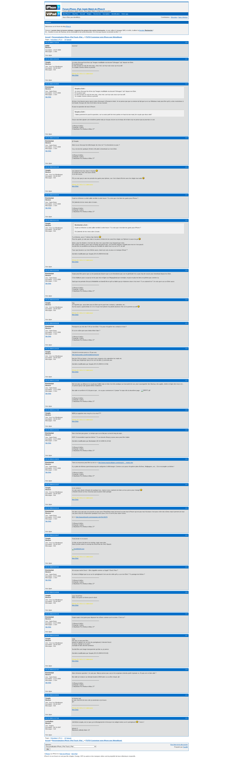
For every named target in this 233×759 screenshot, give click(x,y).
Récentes (174, 17)
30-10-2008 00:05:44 (52, 195)
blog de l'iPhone (65, 754)
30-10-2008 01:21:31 (52, 430)
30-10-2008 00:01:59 (52, 167)
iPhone (47, 754)
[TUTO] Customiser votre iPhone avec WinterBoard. (103, 37)
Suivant (68, 39)
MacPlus (75, 14)
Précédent (54, 39)
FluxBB (185, 747)
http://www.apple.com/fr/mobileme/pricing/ (85, 354)
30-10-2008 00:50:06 (52, 270)
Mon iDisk (75, 75)
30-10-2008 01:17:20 (52, 410)
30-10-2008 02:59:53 (52, 695)
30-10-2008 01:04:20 (52, 348)
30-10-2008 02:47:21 (52, 567)
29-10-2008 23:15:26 (52, 138)
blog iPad (74, 754)
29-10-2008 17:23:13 (52, 42)
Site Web (48, 97)
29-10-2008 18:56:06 (52, 59)
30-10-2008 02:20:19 (52, 508)
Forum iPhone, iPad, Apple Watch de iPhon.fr (84, 9)
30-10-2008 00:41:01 (52, 220)
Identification (116, 14)
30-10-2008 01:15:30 (52, 380)
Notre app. (125, 14)
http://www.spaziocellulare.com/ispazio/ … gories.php (115, 462)
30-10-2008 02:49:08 (52, 592)
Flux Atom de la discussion (179, 744)
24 (65, 39)
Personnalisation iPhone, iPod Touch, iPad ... (68, 37)
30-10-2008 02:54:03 (52, 635)
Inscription (106, 14)
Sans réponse (183, 17)
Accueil (82, 14)
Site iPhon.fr (66, 14)
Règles (89, 14)
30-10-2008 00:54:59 (52, 299)
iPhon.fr (68, 26)
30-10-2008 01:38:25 (52, 459)
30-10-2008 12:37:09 (52, 718)
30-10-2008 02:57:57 (52, 669)
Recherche (97, 14)
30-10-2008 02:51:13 (52, 614)
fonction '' (146, 30)
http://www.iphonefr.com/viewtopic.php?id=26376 (91, 517)
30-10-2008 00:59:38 (52, 323)
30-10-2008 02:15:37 (52, 484)
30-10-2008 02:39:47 (52, 535)
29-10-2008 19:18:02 (52, 84)
